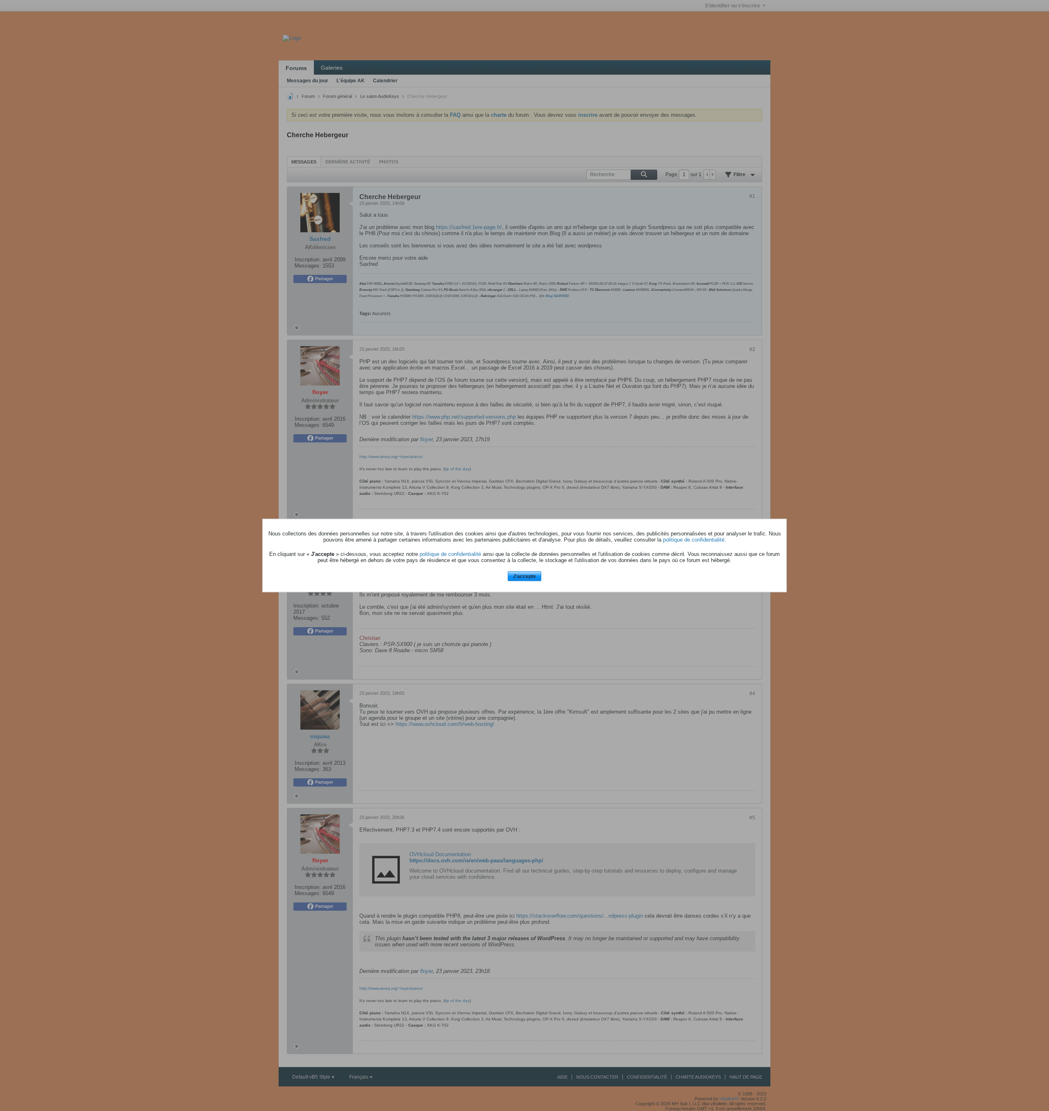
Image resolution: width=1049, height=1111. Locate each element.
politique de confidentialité (693, 539)
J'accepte (524, 576)
